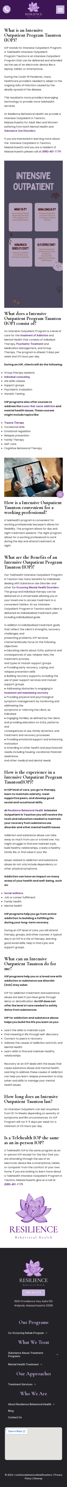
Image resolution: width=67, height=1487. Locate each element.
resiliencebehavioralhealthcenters (33, 1475)
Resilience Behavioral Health (25, 810)
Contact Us (15, 1417)
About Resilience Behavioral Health (29, 1404)
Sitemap (37, 1478)
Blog (11, 1410)
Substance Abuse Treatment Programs (25, 1354)
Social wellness (13, 893)
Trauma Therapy (14, 422)
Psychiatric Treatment (29, 343)
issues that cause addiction (38, 406)
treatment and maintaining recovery (26, 692)
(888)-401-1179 (51, 151)
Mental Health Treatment (23, 1364)
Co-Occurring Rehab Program (26, 1333)
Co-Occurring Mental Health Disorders (35, 587)
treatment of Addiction (34, 335)
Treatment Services (20, 1384)
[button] (60, 9)
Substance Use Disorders (19, 130)
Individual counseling (17, 376)
